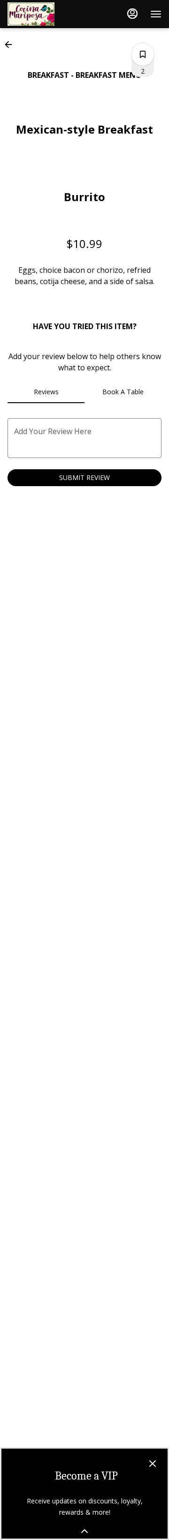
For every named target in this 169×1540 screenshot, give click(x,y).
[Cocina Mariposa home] (50, 14)
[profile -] (132, 13)
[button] (11, 44)
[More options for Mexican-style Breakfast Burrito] (142, 54)
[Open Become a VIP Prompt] (84, 1531)
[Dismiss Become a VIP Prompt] (152, 1463)
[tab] (46, 392)
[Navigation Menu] (156, 14)
